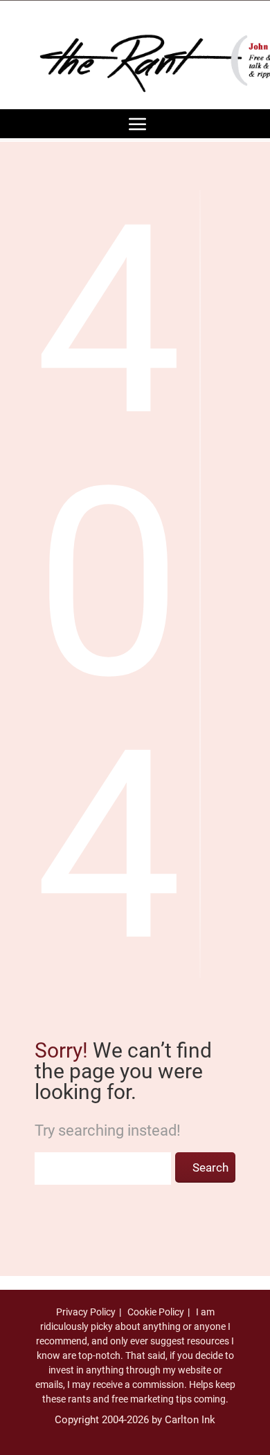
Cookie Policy (155, 1311)
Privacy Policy (86, 1311)
